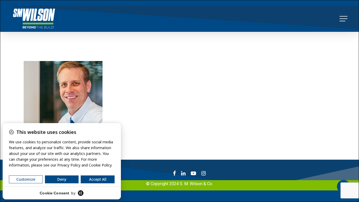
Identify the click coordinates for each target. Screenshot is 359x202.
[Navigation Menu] (344, 18)
